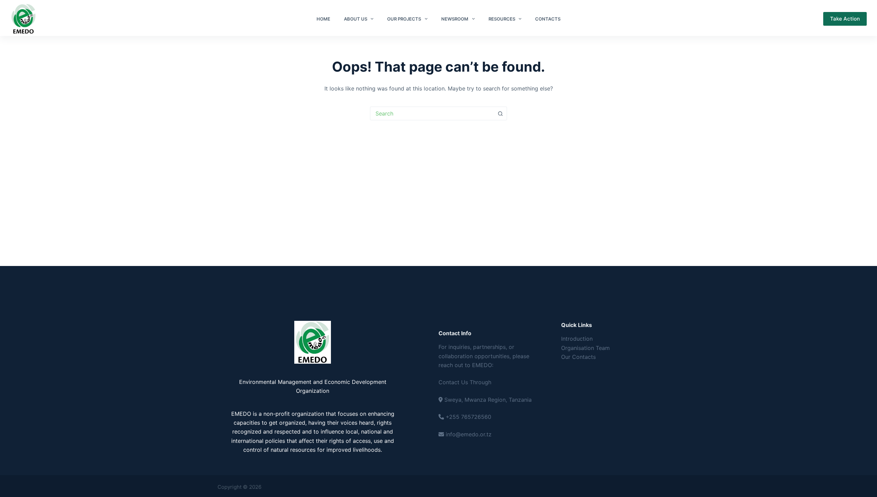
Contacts (547, 19)
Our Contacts (578, 356)
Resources (502, 19)
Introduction (577, 338)
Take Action (845, 18)
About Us (355, 19)
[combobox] (432, 113)
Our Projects (404, 19)
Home (323, 19)
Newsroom (454, 19)
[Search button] (500, 113)
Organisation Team (585, 347)
